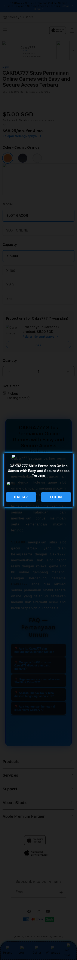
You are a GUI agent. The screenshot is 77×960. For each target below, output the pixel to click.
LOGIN (56, 497)
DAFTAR (21, 497)
